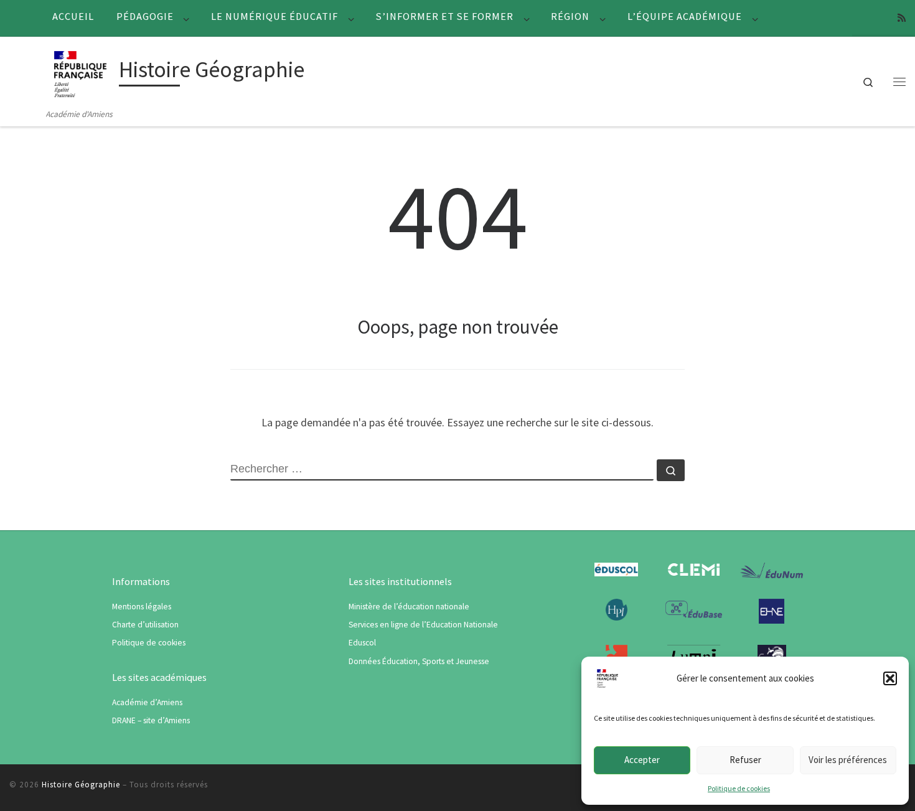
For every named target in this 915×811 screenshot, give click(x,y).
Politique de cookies (739, 788)
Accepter (642, 760)
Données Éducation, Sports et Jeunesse (419, 661)
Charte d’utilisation (145, 624)
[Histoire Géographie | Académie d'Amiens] (80, 72)
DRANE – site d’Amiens (151, 720)
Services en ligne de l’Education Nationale (423, 624)
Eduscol (362, 642)
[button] (890, 678)
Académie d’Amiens (147, 702)
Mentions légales (141, 606)
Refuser (745, 760)
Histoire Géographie (81, 784)
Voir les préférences (848, 760)
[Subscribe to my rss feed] (902, 18)
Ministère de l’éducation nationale (409, 606)
